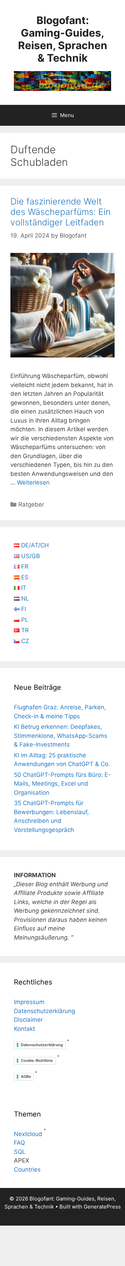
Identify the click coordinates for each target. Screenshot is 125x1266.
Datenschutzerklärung (44, 1011)
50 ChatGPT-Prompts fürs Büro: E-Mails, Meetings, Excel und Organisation (62, 783)
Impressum (29, 1001)
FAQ (19, 1142)
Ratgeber (31, 504)
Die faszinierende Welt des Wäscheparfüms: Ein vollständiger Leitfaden (60, 211)
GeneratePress (102, 1206)
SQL (20, 1151)
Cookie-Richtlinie (37, 1060)
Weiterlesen (33, 482)
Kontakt (24, 1028)
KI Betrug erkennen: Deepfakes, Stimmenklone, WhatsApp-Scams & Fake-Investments (60, 735)
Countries (27, 1169)
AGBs (26, 1076)
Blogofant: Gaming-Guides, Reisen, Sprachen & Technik (62, 39)
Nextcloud (28, 1133)
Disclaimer (28, 1019)
